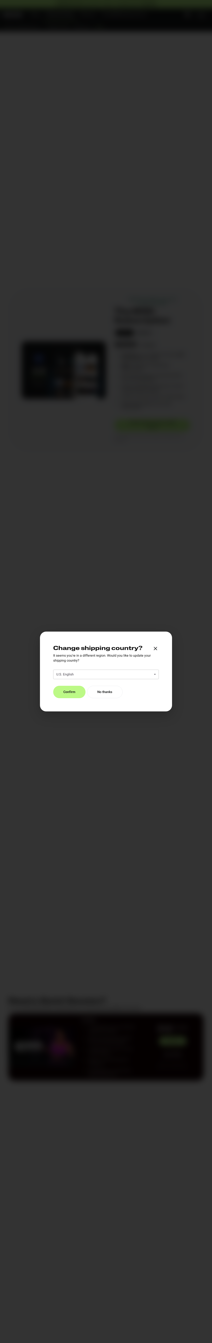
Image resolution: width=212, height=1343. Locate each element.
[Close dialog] (155, 648)
